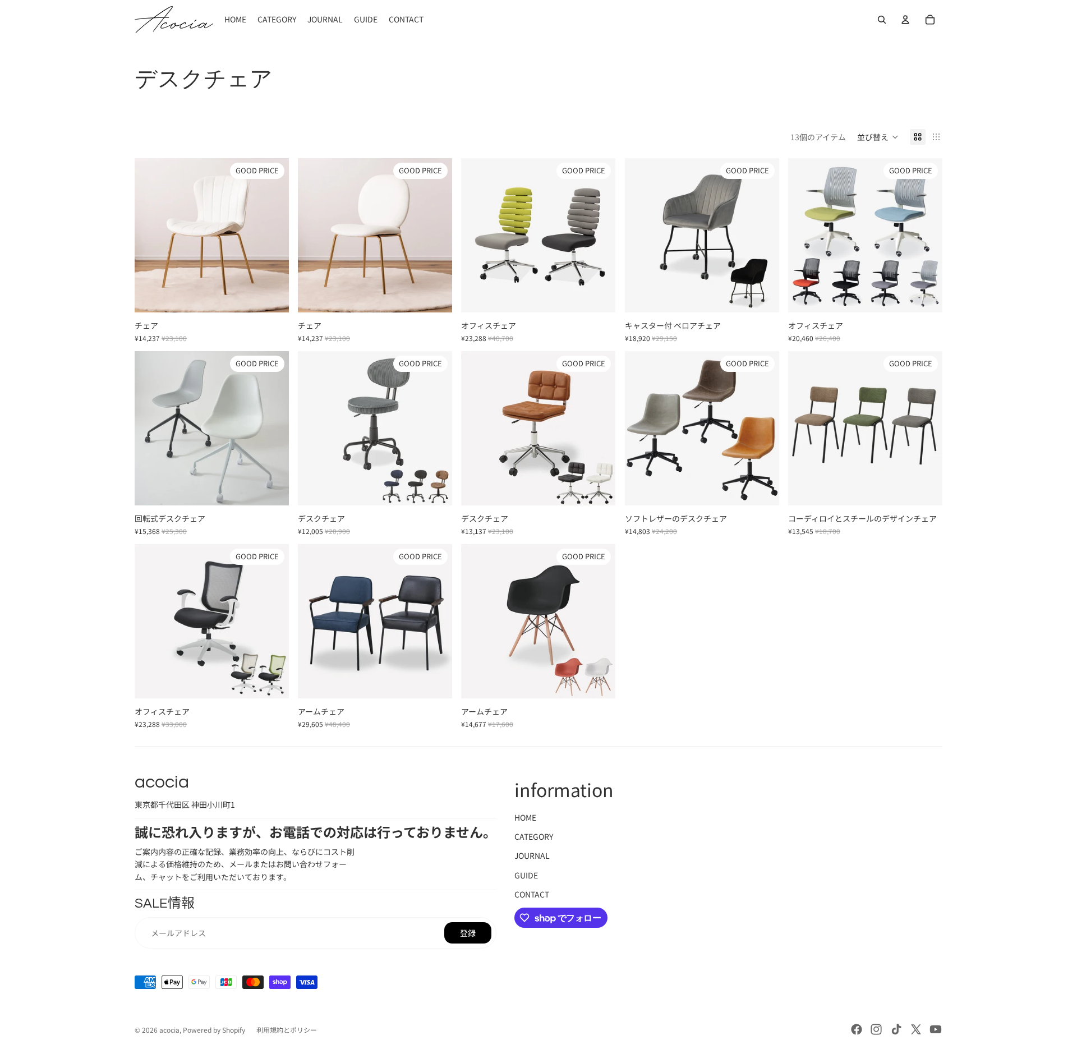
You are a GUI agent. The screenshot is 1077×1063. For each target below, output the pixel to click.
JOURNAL (532, 855)
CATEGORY (533, 836)
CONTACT (531, 894)
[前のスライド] (151, 235)
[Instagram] (876, 1029)
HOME (525, 817)
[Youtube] (935, 1029)
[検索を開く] (881, 19)
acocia (169, 1029)
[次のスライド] (272, 235)
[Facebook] (856, 1029)
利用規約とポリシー (286, 1029)
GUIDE (526, 875)
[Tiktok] (896, 1029)
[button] (878, 137)
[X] (916, 1029)
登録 (468, 932)
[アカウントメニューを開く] (905, 19)
